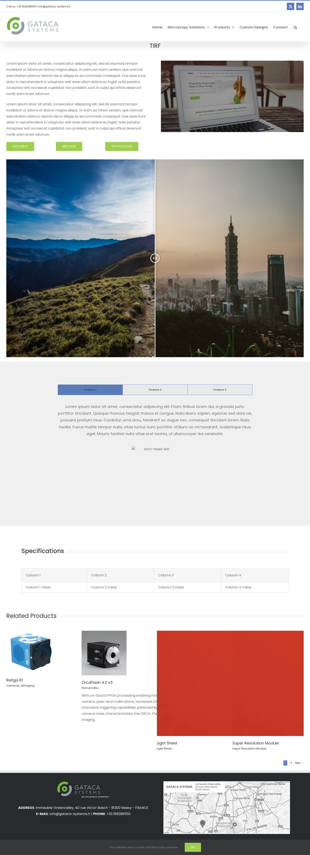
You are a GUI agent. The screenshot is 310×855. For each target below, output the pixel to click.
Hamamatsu (90, 688)
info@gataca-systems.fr (70, 813)
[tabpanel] (155, 450)
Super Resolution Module (255, 743)
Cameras (12, 686)
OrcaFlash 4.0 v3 (97, 682)
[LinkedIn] (300, 6)
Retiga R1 (14, 680)
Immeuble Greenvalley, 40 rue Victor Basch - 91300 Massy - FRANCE (92, 807)
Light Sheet (167, 743)
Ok (193, 847)
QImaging (27, 686)
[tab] (90, 390)
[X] (290, 6)
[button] (295, 26)
